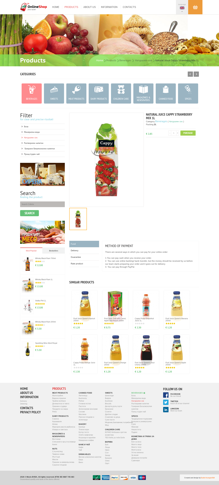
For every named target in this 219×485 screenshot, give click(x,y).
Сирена (55, 419)
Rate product (77, 263)
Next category (196, 74)
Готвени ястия (85, 404)
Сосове (82, 412)
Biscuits (108, 404)
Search (29, 213)
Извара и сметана (60, 430)
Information (109, 7)
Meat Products (60, 393)
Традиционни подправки (141, 419)
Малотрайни (57, 396)
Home (55, 7)
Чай (80, 450)
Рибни (81, 401)
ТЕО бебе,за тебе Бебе (115, 438)
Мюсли (55, 459)
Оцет (107, 463)
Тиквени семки (58, 454)
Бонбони (108, 401)
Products (71, 7)
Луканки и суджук (59, 406)
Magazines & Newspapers (58, 435)
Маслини (82, 414)
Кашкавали (57, 421)
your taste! (32, 9)
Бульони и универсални (141, 421)
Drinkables (85, 454)
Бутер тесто (84, 432)
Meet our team (176, 410)
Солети (108, 412)
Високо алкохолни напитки (90, 457)
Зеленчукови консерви (88, 409)
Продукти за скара (60, 409)
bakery (82, 424)
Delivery (74, 250)
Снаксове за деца (112, 417)
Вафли (108, 398)
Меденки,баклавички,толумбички (117, 422)
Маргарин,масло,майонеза (63, 427)
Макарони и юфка (86, 440)
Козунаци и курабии (87, 438)
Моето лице (136, 444)
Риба (54, 412)
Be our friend (175, 395)
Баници (82, 427)
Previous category (190, 74)
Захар (107, 455)
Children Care (112, 430)
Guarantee (76, 257)
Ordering (23, 404)
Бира (81, 460)
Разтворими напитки (33, 143)
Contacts (129, 7)
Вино (81, 462)
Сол (106, 453)
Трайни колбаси (59, 401)
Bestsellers (53, 251)
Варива (109, 442)
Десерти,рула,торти (113, 406)
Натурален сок (143, 60)
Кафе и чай (84, 445)
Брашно (108, 458)
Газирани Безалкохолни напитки (39, 148)
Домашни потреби (139, 458)
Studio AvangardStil (208, 478)
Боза (26, 126)
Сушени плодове (59, 465)
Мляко (55, 424)
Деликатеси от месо (60, 404)
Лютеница (83, 396)
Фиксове (134, 427)
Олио (107, 461)
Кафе (81, 447)
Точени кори (84, 430)
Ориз (107, 450)
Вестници (56, 439)
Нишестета (136, 430)
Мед (107, 425)
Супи (133, 424)
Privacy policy (30, 412)
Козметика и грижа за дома (142, 437)
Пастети (82, 406)
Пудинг (134, 432)
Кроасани (109, 409)
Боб (106, 445)
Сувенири (135, 461)
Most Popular (31, 251)
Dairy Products (60, 416)
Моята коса (136, 450)
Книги (54, 444)
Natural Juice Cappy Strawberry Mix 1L (177, 60)
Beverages (125, 60)
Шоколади (109, 396)
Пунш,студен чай (32, 154)
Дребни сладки (111, 414)
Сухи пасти (110, 420)
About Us (89, 7)
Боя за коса (136, 442)
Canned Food (85, 393)
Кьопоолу (83, 398)
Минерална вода (32, 132)
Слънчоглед (57, 451)
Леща (107, 447)
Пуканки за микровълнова (63, 462)
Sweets (108, 393)
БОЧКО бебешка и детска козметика (116, 433)
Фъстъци (56, 457)
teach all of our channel (179, 402)
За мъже (135, 455)
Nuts (54, 449)
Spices (134, 416)
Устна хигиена (137, 452)
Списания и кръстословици (64, 442)
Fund (73, 244)
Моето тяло (136, 447)
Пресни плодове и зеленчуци (86, 418)
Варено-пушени (59, 398)
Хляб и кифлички (86, 435)
